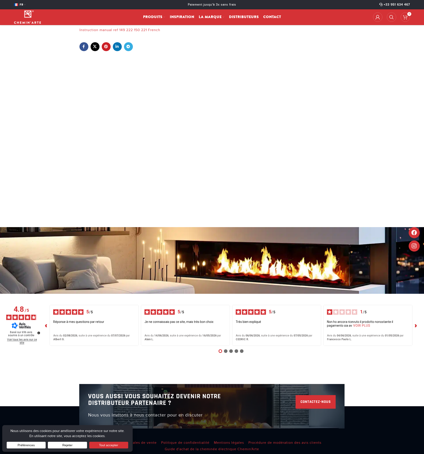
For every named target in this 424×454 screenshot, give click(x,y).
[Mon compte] (378, 17)
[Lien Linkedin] (117, 46)
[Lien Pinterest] (106, 46)
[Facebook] (414, 232)
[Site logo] (27, 17)
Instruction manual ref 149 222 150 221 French (119, 30)
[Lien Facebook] (83, 46)
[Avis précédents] (46, 325)
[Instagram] (414, 246)
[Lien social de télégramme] (128, 46)
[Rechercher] (391, 17)
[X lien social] (95, 46)
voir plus (361, 325)
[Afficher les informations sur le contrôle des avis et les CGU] (39, 333)
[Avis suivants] (416, 325)
